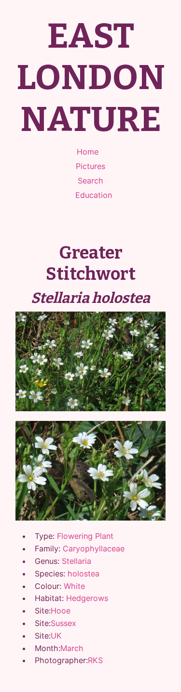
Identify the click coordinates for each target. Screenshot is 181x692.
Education (93, 195)
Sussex (63, 623)
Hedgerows (87, 598)
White (74, 586)
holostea (83, 573)
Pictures (90, 166)
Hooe (60, 610)
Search (90, 180)
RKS (95, 660)
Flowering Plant (85, 536)
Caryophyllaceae (94, 548)
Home (87, 152)
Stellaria (76, 561)
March (72, 648)
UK (56, 635)
